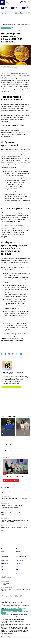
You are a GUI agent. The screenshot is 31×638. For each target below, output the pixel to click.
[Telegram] (5, 354)
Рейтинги (19, 554)
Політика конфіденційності (6, 577)
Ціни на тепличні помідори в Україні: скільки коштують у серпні (14, 499)
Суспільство (4, 554)
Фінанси (3, 551)
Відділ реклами (20, 573)
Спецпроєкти (5, 556)
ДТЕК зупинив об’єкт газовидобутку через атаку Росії (15, 513)
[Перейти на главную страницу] (2, 2)
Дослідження (7, 569)
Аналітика (6, 566)
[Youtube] (16, 596)
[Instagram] (21, 596)
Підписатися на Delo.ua (12, 480)
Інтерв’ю (21, 566)
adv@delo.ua (4, 584)
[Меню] (28, 2)
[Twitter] (9, 354)
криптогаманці (6, 345)
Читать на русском (17, 30)
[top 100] (7, 2)
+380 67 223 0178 (5, 583)
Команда (3, 573)
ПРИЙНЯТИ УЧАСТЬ (11, 387)
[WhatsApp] (17, 354)
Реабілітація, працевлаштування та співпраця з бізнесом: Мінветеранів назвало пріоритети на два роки (15, 529)
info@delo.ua (4, 592)
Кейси (20, 563)
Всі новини (13, 445)
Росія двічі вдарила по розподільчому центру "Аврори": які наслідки (14, 521)
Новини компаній (18, 28)
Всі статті (13, 451)
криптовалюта (18, 345)
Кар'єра (18, 551)
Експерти (5, 563)
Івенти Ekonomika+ (21, 556)
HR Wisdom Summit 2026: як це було (14, 477)
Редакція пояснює (24, 569)
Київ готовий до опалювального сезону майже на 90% (14, 491)
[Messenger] (21, 354)
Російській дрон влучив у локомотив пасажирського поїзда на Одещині (11, 506)
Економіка (3, 549)
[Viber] (13, 354)
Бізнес (18, 549)
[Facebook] (2, 353)
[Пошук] (25, 2)
